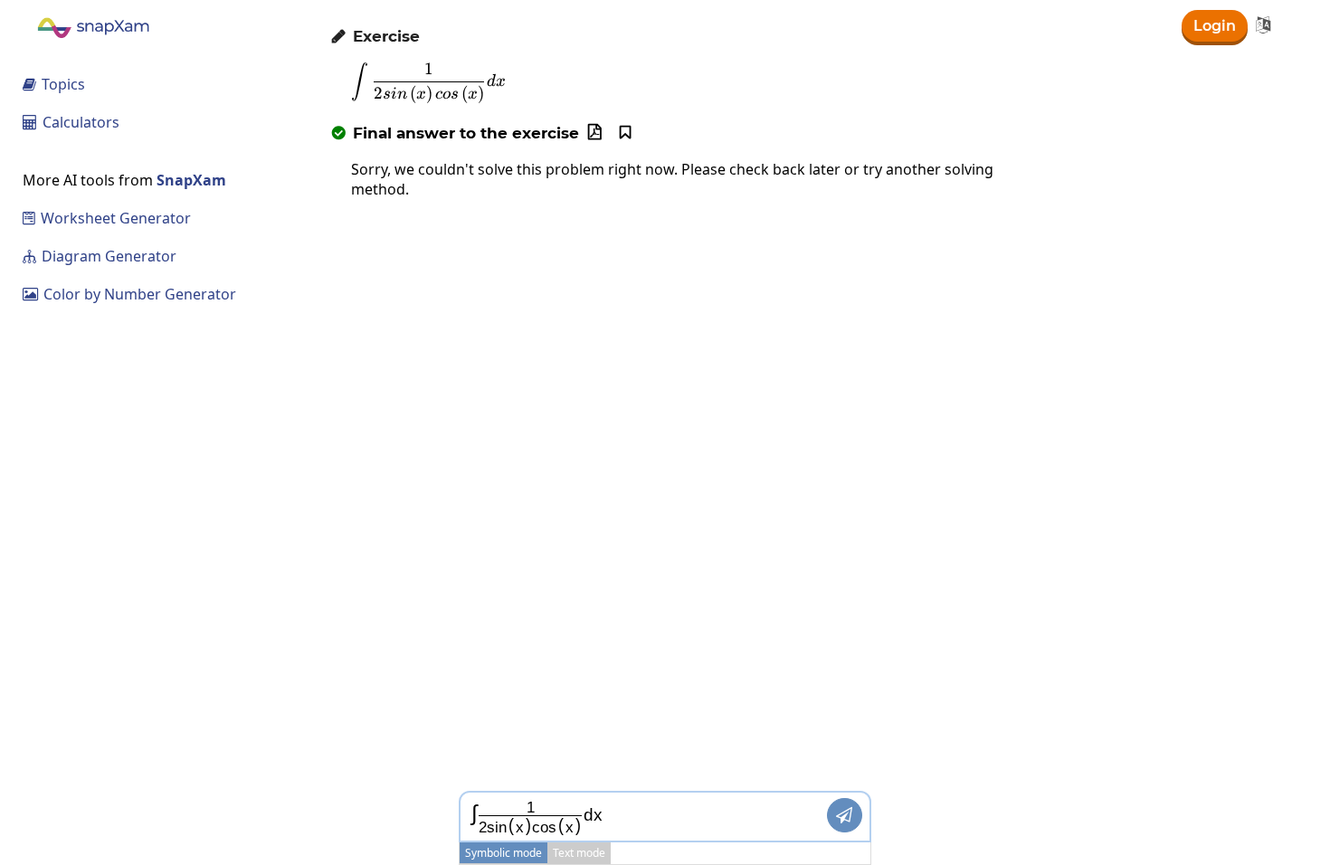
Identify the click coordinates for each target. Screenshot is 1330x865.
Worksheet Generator (107, 218)
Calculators (71, 122)
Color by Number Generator (129, 294)
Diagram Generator (99, 256)
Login (1214, 25)
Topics (54, 84)
